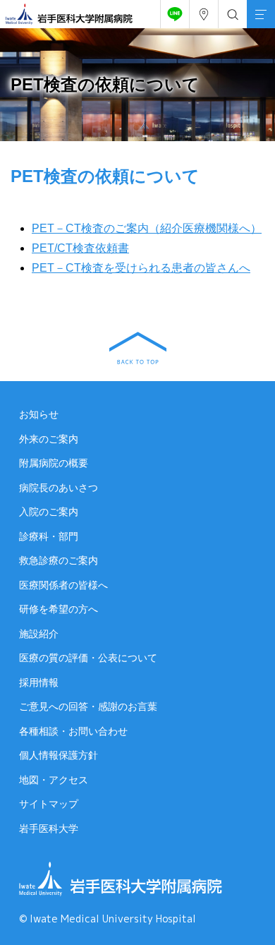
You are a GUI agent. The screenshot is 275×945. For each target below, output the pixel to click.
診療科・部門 (48, 536)
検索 (233, 14)
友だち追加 (175, 14)
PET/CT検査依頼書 (80, 248)
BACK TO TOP (137, 348)
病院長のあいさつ (58, 487)
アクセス (204, 14)
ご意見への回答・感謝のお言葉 (88, 706)
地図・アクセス (53, 780)
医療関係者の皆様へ (63, 585)
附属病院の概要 (53, 463)
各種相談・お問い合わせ (73, 731)
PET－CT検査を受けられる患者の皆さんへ (141, 268)
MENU (261, 14)
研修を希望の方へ (58, 609)
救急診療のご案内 (58, 560)
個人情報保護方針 (58, 755)
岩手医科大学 (48, 828)
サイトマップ (48, 803)
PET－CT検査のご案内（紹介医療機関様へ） (147, 228)
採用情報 (39, 682)
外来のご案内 (48, 439)
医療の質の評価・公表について (88, 657)
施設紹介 (39, 633)
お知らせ (39, 414)
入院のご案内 (48, 511)
